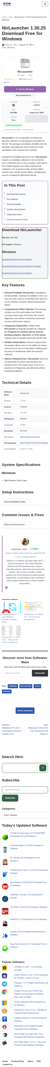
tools (37, 686)
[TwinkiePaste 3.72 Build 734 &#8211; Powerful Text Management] (33, 607)
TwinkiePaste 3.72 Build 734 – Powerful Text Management (33, 616)
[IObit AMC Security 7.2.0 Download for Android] (5, 899)
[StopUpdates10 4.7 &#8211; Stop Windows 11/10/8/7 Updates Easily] (11, 607)
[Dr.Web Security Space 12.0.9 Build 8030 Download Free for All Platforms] (5, 837)
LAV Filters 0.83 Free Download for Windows (29, 907)
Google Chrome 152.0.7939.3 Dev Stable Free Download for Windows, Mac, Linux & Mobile (29, 994)
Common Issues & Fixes (17, 219)
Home (4, 17)
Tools (10, 17)
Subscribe (40, 673)
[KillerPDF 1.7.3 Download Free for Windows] (5, 924)
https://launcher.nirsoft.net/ (30, 437)
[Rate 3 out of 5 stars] (11, 79)
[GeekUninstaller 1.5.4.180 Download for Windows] (5, 850)
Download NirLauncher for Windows (17, 259)
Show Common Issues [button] (14, 524)
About (30, 1061)
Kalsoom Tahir (11, 45)
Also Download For (23, 95)
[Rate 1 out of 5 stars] (5, 79)
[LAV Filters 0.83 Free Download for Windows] (5, 911)
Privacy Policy (17, 1061)
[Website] (6, 588)
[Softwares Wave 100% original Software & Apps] (7, 4)
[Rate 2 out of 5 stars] (8, 79)
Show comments (25, 710)
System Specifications (16, 209)
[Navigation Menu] (45, 4)
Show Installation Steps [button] (15, 502)
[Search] (42, 767)
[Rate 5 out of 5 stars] (16, 79)
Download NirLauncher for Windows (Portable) (21, 266)
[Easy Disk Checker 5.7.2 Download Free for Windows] (5, 948)
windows (6, 691)
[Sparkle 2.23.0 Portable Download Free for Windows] (5, 936)
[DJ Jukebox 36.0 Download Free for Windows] (5, 862)
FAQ (39, 1061)
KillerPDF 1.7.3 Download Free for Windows (28, 919)
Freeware (13, 686)
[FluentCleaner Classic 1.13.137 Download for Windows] (5, 874)
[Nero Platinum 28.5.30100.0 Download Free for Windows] (5, 887)
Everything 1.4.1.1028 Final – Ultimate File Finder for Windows (11, 639)
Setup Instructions (14, 214)
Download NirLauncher (16, 194)
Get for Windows (26, 89)
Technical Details (14, 204)
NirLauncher (26, 686)
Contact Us (7, 1064)
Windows (11, 48)
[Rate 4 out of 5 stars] (14, 79)
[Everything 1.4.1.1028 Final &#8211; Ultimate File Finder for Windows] (11, 630)
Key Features (12, 199)
